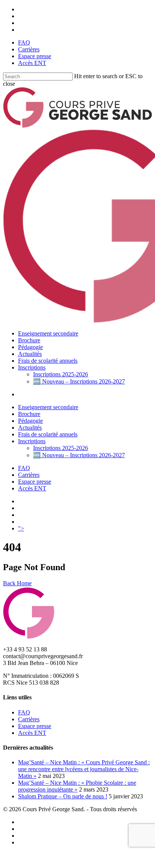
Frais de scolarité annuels (48, 360)
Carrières (29, 49)
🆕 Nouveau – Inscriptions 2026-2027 (79, 381)
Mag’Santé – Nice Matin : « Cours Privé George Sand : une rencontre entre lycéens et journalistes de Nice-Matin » (84, 769)
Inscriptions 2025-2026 (60, 374)
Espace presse (34, 56)
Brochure (29, 340)
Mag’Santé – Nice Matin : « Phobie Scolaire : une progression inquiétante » (77, 786)
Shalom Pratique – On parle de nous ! (62, 796)
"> (21, 528)
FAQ (24, 42)
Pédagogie (30, 347)
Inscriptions (32, 367)
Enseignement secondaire (48, 333)
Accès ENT (32, 63)
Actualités (30, 354)
